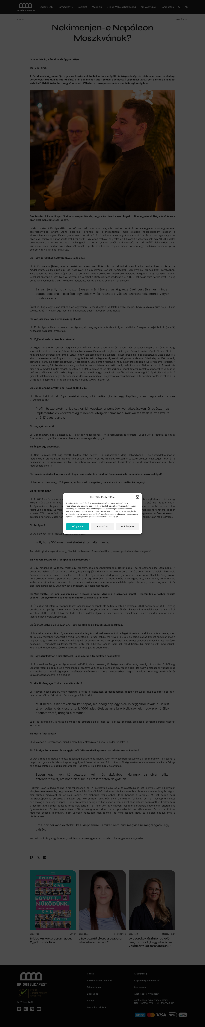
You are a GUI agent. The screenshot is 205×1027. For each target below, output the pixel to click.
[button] (137, 497)
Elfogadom (77, 526)
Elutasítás (102, 526)
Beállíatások (127, 526)
